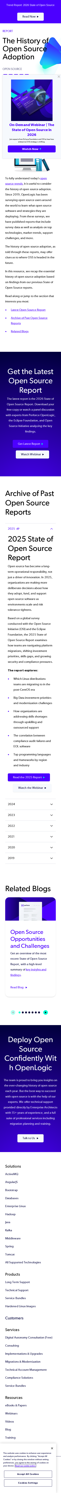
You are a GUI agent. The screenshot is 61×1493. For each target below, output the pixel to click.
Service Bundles (15, 1298)
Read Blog (17, 987)
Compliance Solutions (19, 1377)
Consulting (12, 1345)
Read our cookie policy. (25, 1465)
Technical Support (16, 1290)
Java (7, 1222)
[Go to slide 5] (33, 1012)
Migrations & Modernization (23, 1361)
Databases (11, 1198)
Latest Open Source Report (28, 310)
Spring (9, 1246)
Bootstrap (11, 1190)
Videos (9, 1421)
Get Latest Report (29, 444)
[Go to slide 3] (26, 1012)
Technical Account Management (26, 1370)
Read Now (29, 16)
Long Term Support (17, 1282)
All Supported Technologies (23, 1262)
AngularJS (11, 1182)
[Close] (52, 1448)
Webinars (11, 1413)
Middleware (13, 1238)
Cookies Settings (28, 1483)
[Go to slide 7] (39, 1012)
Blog (8, 1429)
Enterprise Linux (15, 1206)
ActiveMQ (11, 1174)
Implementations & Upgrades (24, 1353)
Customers (14, 1318)
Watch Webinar (31, 454)
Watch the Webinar (30, 788)
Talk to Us (29, 1138)
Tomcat (10, 1254)
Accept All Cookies (28, 1474)
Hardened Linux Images (20, 1306)
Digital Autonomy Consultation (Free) (28, 1337)
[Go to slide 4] (29, 1012)
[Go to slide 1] (19, 1012)
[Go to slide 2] (23, 1012)
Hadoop (10, 1214)
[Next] (45, 1012)
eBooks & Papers (16, 1405)
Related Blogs (19, 331)
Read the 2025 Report (27, 777)
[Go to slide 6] (36, 1012)
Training (10, 1437)
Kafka (8, 1230)
